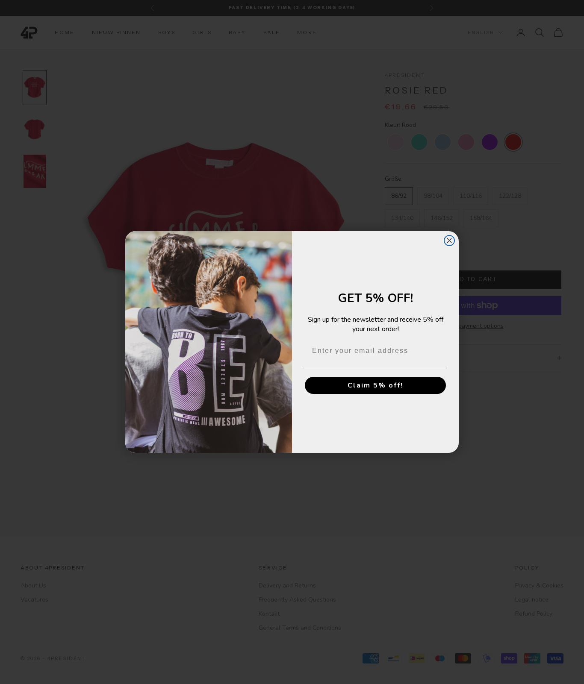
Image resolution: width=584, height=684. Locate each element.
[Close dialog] (449, 240)
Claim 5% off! (375, 385)
